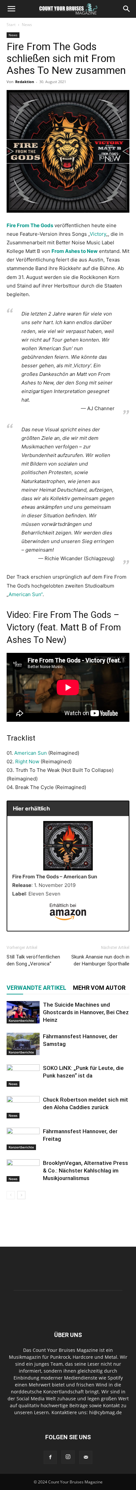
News (27, 24)
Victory (98, 234)
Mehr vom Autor (99, 987)
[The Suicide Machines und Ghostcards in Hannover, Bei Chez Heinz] (23, 1012)
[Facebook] (50, 1457)
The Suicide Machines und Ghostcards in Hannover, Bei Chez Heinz (86, 1012)
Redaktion (24, 81)
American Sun (30, 753)
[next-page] (21, 1195)
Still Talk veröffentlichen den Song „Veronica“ (33, 960)
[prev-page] (11, 1195)
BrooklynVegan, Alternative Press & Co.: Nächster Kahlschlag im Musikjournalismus (85, 1170)
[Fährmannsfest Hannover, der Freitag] (23, 1139)
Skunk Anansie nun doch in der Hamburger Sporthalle (100, 960)
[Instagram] (68, 1457)
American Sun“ (26, 594)
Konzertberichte (21, 1020)
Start (11, 24)
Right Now (27, 761)
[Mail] (85, 1457)
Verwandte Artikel (36, 987)
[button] (11, 9)
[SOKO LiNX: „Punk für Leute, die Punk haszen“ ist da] (23, 1075)
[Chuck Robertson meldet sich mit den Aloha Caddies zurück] (23, 1107)
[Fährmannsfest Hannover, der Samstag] (23, 1044)
